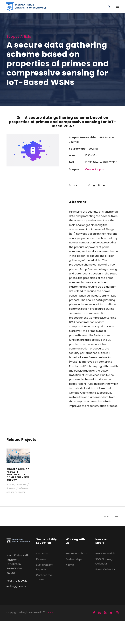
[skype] (105, 612)
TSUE (51, 612)
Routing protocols (16, 484)
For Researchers (76, 553)
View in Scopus (94, 169)
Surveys (11, 488)
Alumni (70, 565)
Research (42, 559)
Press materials (105, 553)
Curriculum (43, 553)
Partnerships (74, 559)
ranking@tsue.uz (16, 586)
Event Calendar (105, 569)
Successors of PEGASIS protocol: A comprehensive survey (18, 460)
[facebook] (94, 612)
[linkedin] (99, 612)
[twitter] (111, 612)
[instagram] (117, 612)
